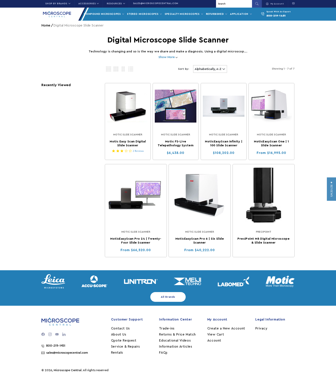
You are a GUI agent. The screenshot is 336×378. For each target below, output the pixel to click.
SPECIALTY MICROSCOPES (182, 14)
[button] (292, 3)
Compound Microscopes (103, 14)
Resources (114, 3)
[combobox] (234, 4)
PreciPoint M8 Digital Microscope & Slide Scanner (263, 240)
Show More (166, 57)
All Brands (168, 297)
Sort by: (183, 69)
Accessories (87, 3)
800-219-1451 (276, 15)
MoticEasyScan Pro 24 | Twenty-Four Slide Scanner (135, 240)
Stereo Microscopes (143, 14)
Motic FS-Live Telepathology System (176, 143)
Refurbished (215, 14)
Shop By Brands (56, 3)
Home (45, 25)
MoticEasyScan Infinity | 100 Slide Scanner (223, 143)
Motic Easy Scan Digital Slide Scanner (128, 143)
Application (239, 14)
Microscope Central (67, 370)
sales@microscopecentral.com (155, 3)
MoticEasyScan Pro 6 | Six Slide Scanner (199, 240)
